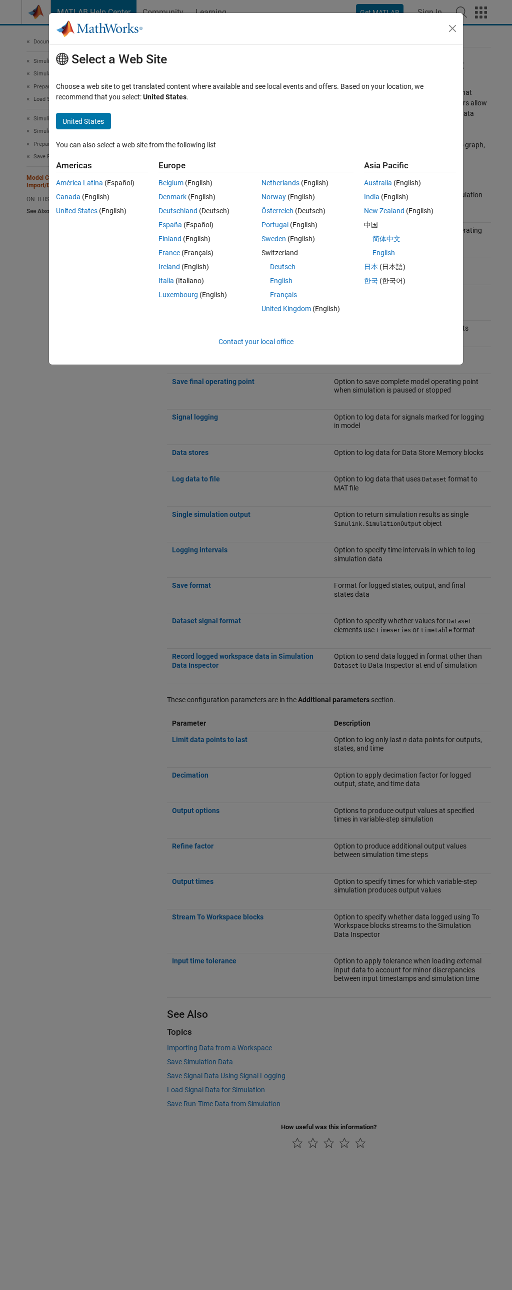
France (169, 253)
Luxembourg (178, 295)
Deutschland (178, 211)
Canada (68, 197)
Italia (166, 281)
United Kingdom (286, 309)
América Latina (79, 183)
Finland (170, 239)
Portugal (275, 225)
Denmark (172, 197)
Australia (378, 183)
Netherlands (281, 183)
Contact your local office (256, 342)
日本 (371, 267)
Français (283, 295)
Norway (274, 197)
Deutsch (283, 267)
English (281, 281)
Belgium (171, 183)
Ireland (169, 267)
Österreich (278, 211)
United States (77, 211)
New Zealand (384, 211)
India (372, 197)
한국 (371, 281)
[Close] (453, 28)
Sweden (274, 239)
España (170, 225)
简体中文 (386, 239)
